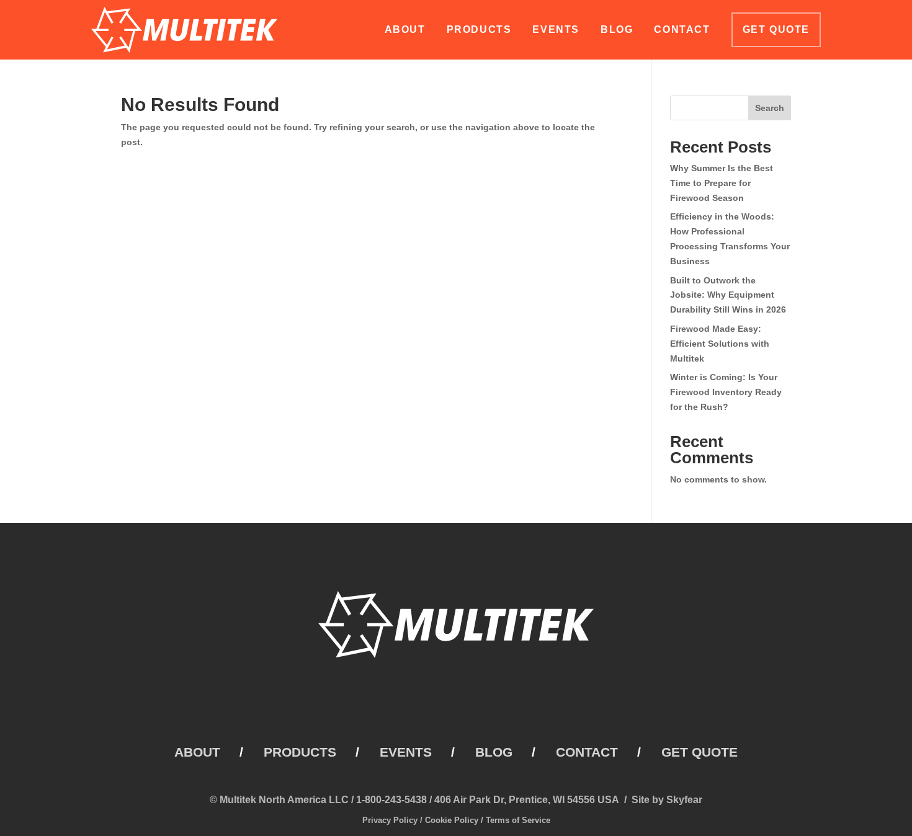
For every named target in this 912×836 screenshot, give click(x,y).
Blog (617, 29)
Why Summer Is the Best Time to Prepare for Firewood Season (721, 183)
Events (555, 29)
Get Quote (776, 29)
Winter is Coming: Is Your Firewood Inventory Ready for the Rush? (726, 392)
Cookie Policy (451, 820)
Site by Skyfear (667, 799)
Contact (682, 29)
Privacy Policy (390, 820)
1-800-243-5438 (391, 799)
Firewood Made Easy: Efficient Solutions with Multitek (719, 343)
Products (479, 29)
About (405, 29)
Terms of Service (518, 820)
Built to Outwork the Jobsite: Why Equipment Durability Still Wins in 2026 (728, 295)
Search (769, 108)
